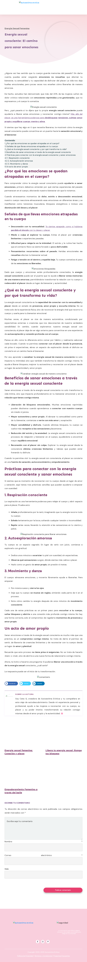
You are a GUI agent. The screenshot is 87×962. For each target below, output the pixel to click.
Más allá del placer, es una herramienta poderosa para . (43, 118)
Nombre (43, 841)
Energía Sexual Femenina (17, 28)
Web (7, 869)
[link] (10, 683)
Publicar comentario (63, 890)
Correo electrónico (43, 855)
